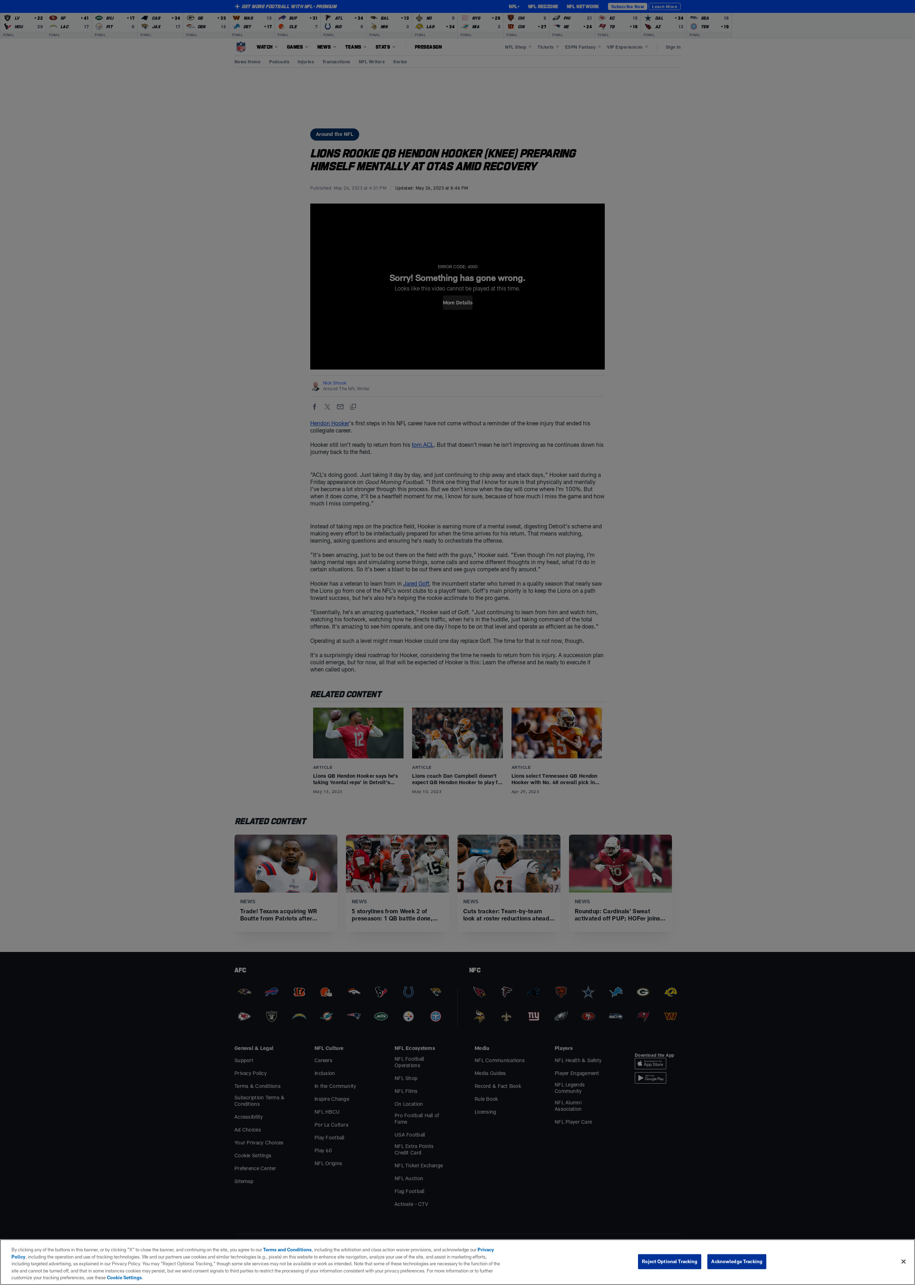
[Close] (903, 1262)
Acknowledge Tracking (736, 1261)
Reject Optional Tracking (669, 1261)
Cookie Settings (124, 1277)
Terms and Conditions (287, 1249)
